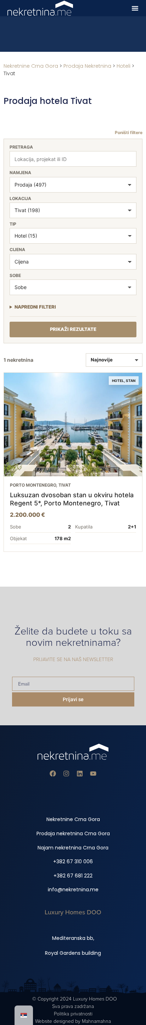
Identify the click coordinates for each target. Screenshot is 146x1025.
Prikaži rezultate (73, 329)
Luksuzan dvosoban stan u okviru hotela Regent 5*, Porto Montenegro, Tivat (72, 499)
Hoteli (123, 66)
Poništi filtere (128, 132)
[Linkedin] (80, 773)
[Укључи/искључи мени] (135, 8)
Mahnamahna (96, 1021)
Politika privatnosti (73, 1014)
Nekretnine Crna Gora (31, 66)
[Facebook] (53, 773)
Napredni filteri (35, 307)
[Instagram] (66, 773)
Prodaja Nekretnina (87, 66)
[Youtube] (93, 773)
